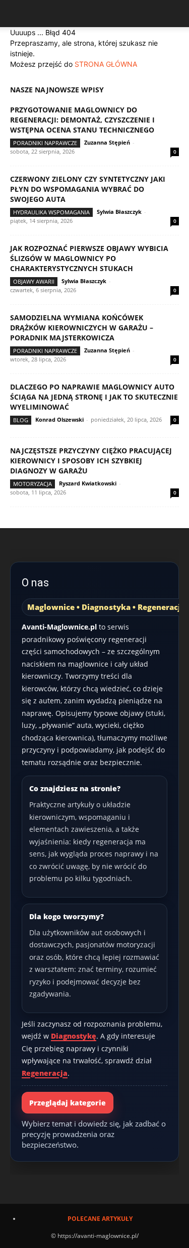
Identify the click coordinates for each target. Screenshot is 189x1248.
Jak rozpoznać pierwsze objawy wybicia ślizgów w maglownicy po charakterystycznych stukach (89, 258)
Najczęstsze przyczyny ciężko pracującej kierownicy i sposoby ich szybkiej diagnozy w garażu (91, 460)
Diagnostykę (73, 1036)
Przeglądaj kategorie (67, 1102)
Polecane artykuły (100, 1218)
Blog (20, 420)
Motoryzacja (32, 483)
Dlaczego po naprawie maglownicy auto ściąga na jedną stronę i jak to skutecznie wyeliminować (94, 397)
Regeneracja (45, 1073)
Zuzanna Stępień (107, 142)
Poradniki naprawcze (45, 143)
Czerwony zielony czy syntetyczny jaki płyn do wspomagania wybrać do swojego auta (87, 189)
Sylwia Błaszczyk (119, 211)
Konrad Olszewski (59, 419)
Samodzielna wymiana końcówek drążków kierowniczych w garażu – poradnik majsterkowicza (81, 327)
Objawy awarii (33, 281)
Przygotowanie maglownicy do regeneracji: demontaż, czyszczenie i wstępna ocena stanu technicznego (82, 120)
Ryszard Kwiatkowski (87, 483)
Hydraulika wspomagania (51, 212)
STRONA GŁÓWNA (106, 64)
